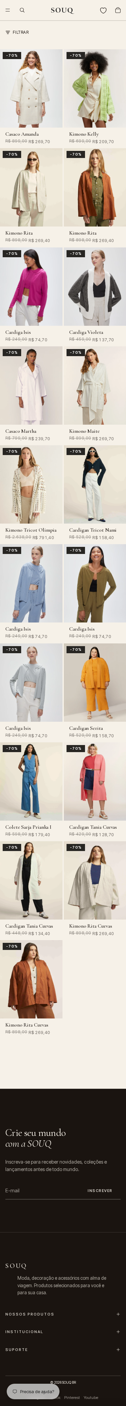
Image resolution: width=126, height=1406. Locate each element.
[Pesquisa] (22, 10)
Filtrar (21, 32)
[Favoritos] (103, 10)
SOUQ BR (69, 1382)
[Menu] (7, 10)
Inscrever (100, 1190)
